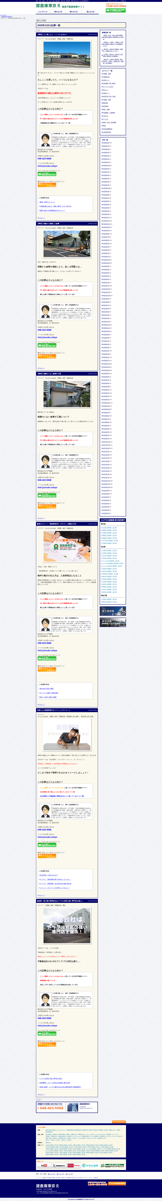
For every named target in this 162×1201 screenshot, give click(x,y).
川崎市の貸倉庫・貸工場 (109, 599)
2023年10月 (106, 227)
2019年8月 (106, 376)
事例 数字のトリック (47, 202)
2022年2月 (106, 282)
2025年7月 (106, 172)
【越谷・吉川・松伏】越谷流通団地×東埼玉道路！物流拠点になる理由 (113, 37)
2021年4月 (106, 315)
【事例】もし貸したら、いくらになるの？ (52, 34)
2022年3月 (106, 279)
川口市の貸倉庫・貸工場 (109, 555)
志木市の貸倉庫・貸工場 (109, 589)
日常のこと (106, 80)
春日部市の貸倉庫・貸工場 (110, 573)
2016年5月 (106, 500)
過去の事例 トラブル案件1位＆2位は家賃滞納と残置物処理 (60, 1087)
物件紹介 (105, 103)
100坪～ (48, 1140)
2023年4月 (106, 247)
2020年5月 (106, 347)
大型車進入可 (102, 1136)
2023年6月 (106, 240)
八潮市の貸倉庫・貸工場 (109, 550)
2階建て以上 (54, 1136)
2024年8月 (106, 194)
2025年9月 (106, 168)
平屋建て (48, 1136)
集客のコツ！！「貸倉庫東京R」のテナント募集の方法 (56, 524)
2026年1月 (106, 162)
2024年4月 (106, 207)
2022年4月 (106, 276)
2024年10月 (106, 188)
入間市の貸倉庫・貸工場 (109, 581)
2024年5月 (106, 204)
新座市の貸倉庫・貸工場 (109, 592)
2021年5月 (106, 311)
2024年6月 (106, 201)
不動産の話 (69, 38)
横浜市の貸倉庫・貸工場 (109, 602)
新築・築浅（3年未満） (52, 1138)
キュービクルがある (100, 1134)
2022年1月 (106, 285)
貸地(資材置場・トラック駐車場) (90, 1136)
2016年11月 (106, 484)
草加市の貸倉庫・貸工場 (109, 579)
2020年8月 (106, 337)
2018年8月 (106, 416)
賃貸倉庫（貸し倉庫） (73, 716)
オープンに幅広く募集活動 (49, 693)
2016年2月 (106, 510)
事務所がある (81, 1134)
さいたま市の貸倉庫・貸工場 (110, 561)
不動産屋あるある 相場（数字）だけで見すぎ (55, 206)
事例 (64, 905)
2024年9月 (106, 191)
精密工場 (95, 1130)
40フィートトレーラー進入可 (114, 1136)
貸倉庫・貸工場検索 (47, 1177)
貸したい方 (69, 1174)
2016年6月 (106, 497)
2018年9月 (106, 412)
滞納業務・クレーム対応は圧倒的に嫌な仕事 (55, 1083)
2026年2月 (106, 159)
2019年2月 (106, 396)
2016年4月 (106, 503)
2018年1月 (106, 438)
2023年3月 (106, 250)
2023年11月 (106, 224)
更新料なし (48, 1142)
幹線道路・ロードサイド (112, 1134)
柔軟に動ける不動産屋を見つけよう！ (52, 210)
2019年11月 (106, 367)
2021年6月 (106, 308)
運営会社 (124, 0)
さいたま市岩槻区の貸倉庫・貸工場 (112, 563)
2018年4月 (106, 429)
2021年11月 (106, 292)
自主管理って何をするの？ (49, 875)
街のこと (105, 90)
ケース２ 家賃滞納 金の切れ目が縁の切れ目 (55, 883)
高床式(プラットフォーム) (74, 1136)
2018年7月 (106, 419)
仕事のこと (106, 93)
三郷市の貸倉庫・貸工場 (109, 553)
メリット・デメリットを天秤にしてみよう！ (55, 888)
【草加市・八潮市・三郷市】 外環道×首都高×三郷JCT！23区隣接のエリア (113, 44)
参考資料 (105, 106)
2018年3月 (106, 432)
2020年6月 (106, 344)
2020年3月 (106, 354)
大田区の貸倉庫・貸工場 (109, 543)
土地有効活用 (107, 132)
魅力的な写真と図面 (46, 688)
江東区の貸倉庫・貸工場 (109, 532)
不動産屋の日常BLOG (6, 16)
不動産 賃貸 (61, 38)
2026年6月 (106, 149)
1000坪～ (69, 1140)
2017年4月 (106, 468)
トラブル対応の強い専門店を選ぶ (51, 1078)
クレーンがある (90, 1134)
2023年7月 (106, 237)
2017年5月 (106, 464)
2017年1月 (106, 477)
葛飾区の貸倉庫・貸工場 (109, 538)
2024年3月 (106, 211)
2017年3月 (106, 471)
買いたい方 (60, 1174)
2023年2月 (106, 253)
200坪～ (53, 1140)
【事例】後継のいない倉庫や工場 (49, 374)
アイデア (105, 119)
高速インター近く (72, 1138)
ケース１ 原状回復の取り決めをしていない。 (55, 879)
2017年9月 (106, 451)
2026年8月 (106, 142)
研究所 (118, 1130)
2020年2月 (106, 357)
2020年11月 (106, 328)
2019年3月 (106, 393)
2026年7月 (106, 146)
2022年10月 (106, 263)
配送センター (112, 1130)
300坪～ (58, 1140)
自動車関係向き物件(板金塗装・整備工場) (77, 1130)
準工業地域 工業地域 (51, 1134)
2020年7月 (106, 341)
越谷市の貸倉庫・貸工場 (109, 576)
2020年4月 (106, 350)
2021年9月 (106, 298)
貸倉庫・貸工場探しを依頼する (58, 1177)
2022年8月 (106, 269)
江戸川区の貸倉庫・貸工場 (110, 540)
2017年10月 (106, 448)
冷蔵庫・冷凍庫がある (71, 1134)
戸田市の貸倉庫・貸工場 (109, 558)
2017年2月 (106, 474)
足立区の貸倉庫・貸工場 (109, 527)
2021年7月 (106, 305)
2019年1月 (106, 399)
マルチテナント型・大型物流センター (96, 1138)
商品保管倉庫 (49, 1131)
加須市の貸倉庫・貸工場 (109, 584)
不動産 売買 (107, 99)
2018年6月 (106, 422)
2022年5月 (106, 273)
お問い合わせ (80, 1177)
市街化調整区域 (107, 129)
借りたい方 (51, 1174)
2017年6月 (106, 461)
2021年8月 (106, 302)
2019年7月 (106, 380)
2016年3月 (106, 506)
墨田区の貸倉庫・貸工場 (109, 535)
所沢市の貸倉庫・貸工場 (109, 571)
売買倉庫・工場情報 (109, 112)
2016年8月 (106, 493)
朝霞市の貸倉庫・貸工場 (109, 586)
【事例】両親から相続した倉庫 (48, 223)
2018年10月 (106, 409)
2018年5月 (106, 425)
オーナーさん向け (50, 38)
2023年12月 (106, 221)
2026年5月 (106, 152)
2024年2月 (106, 214)
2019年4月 (106, 390)
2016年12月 (106, 481)
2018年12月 (106, 403)
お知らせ (105, 116)
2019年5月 (106, 386)
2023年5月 (106, 243)
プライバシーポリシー (114, 0)
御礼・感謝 (106, 109)
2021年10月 (106, 295)
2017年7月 (106, 458)
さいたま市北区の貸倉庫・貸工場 (112, 566)
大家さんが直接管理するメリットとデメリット (53, 710)
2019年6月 (106, 383)
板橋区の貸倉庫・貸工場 (109, 530)
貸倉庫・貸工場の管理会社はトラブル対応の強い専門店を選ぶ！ (60, 901)
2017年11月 (106, 445)
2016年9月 (106, 490)
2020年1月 (106, 360)
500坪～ (64, 1140)
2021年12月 (106, 289)
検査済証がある (63, 1138)
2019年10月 (106, 370)
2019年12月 (106, 363)
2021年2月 (106, 321)
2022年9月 (106, 266)
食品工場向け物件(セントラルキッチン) (56, 1130)
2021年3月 (106, 318)
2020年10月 (106, 331)
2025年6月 (106, 175)
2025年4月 (106, 178)
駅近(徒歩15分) (62, 1136)
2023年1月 (106, 256)
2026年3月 (106, 155)
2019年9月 (106, 373)
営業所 (90, 1130)
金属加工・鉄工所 (103, 1130)
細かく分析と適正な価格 (48, 697)
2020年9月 (106, 334)
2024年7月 (106, 198)
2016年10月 (106, 487)
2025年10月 (106, 165)
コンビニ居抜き (82, 1138)
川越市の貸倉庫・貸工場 (109, 568)
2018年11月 (106, 406)
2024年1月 (106, 217)
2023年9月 (106, 230)
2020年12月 (106, 324)
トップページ (3, 15)
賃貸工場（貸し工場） (87, 716)
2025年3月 (106, 181)
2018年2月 (106, 435)
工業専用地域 (61, 1134)
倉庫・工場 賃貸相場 (109, 122)
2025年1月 (106, 185)
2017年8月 (106, 455)
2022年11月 (106, 260)
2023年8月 (106, 234)
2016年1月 (106, 513)
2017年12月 (106, 442)
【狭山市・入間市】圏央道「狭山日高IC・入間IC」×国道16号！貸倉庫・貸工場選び (113, 61)
